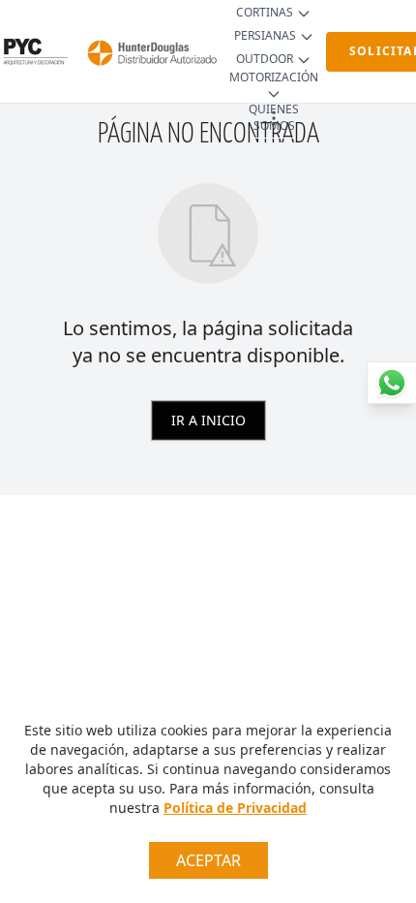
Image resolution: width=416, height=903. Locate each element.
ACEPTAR (208, 860)
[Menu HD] (274, 118)
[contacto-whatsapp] (391, 382)
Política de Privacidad (235, 807)
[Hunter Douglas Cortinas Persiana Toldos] (148, 51)
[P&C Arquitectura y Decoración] (34, 51)
